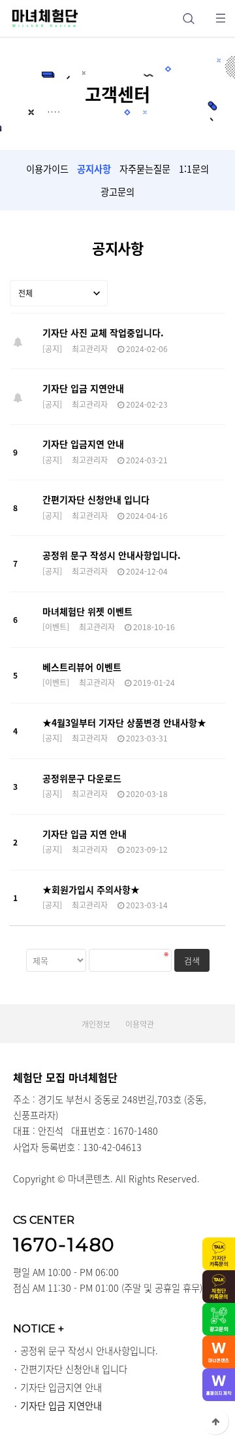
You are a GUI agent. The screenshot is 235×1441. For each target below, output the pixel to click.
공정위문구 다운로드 (81, 778)
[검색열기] (188, 18)
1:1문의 (194, 169)
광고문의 (117, 192)
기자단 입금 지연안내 (83, 388)
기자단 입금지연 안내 (83, 443)
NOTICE (38, 1328)
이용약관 (139, 1024)
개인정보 (96, 1024)
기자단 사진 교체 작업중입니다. (103, 332)
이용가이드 (47, 169)
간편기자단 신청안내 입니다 (95, 499)
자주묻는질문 (144, 169)
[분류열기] (220, 18)
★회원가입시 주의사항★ (91, 889)
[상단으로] (215, 1421)
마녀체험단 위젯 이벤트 (87, 611)
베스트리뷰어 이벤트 (81, 666)
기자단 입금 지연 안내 (84, 833)
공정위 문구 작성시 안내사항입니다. (111, 554)
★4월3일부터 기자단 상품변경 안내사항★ (124, 722)
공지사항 (94, 169)
